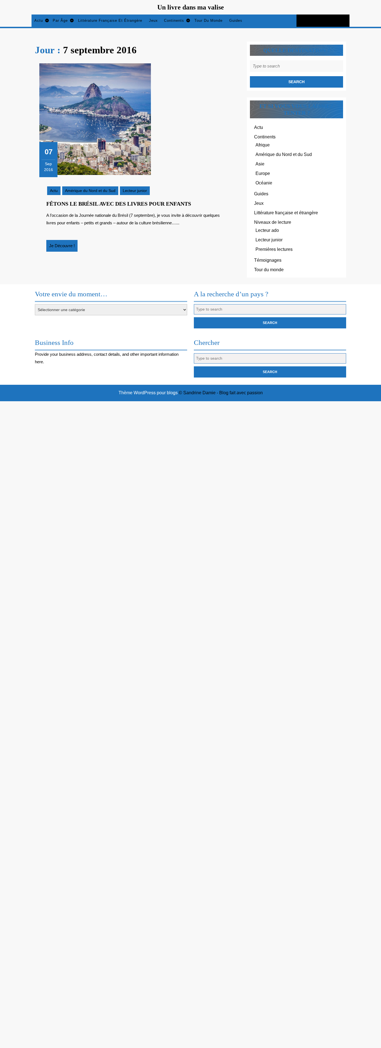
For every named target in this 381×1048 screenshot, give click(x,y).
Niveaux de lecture (272, 222)
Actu (38, 20)
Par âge (60, 20)
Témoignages (267, 260)
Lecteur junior (135, 190)
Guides (235, 20)
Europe (262, 173)
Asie (259, 164)
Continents (174, 20)
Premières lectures (274, 249)
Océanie (263, 183)
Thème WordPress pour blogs (148, 392)
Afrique (262, 145)
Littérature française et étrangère (110, 20)
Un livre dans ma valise (190, 7)
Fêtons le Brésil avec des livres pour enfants (118, 204)
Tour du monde (208, 20)
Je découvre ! (63, 247)
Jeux (153, 20)
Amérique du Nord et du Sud (90, 190)
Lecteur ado (267, 230)
